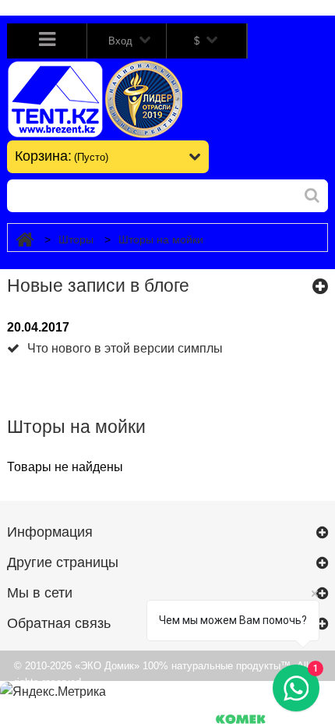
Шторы (75, 239)
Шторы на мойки (160, 239)
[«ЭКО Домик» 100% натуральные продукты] (103, 99)
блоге (166, 285)
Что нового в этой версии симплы (125, 348)
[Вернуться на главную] (25, 240)
